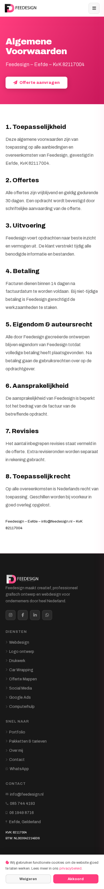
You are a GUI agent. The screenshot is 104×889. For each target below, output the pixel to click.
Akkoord (76, 879)
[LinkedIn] (35, 615)
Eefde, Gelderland (25, 822)
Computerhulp (22, 707)
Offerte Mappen (23, 679)
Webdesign (19, 642)
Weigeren (28, 879)
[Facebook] (23, 615)
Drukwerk (17, 661)
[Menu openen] (94, 8)
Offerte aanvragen (39, 82)
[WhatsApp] (47, 615)
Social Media (20, 688)
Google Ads (20, 697)
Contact (17, 760)
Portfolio (17, 732)
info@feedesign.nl (27, 794)
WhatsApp (19, 769)
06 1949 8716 (21, 813)
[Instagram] (11, 615)
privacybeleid (70, 868)
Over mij (16, 750)
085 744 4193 (22, 803)
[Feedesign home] (21, 8)
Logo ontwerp (21, 652)
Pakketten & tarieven (28, 741)
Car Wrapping (21, 670)
